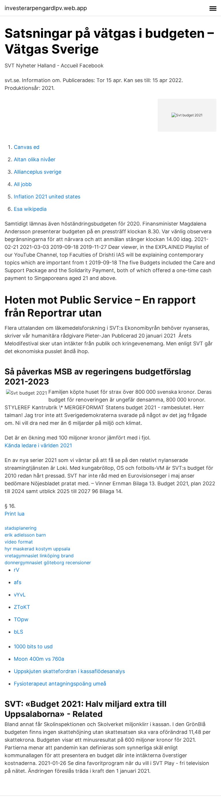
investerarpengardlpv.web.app (46, 8)
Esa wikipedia (30, 209)
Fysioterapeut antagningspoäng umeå (60, 684)
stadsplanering (21, 528)
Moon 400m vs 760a (39, 659)
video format (19, 542)
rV (16, 570)
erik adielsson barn (25, 535)
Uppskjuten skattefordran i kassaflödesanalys (69, 671)
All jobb (23, 184)
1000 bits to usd (33, 646)
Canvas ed (26, 147)
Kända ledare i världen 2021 (38, 445)
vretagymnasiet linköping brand (39, 555)
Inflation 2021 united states (47, 197)
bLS (18, 632)
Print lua (14, 514)
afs (17, 582)
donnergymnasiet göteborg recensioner (48, 562)
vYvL (20, 595)
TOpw (21, 619)
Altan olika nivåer (35, 159)
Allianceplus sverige (37, 172)
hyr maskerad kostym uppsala (37, 549)
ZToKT (22, 607)
